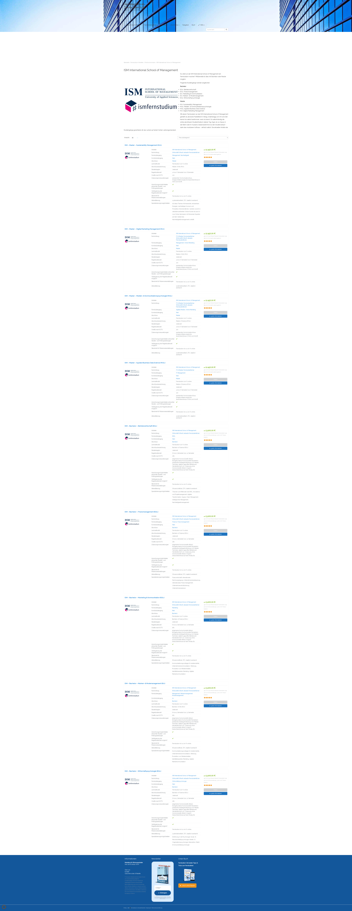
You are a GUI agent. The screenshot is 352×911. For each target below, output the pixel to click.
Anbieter (164, 25)
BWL (173, 436)
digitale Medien (180, 309)
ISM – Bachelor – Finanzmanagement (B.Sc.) (141, 512)
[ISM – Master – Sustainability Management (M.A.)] (136, 155)
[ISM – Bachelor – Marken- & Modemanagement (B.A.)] (136, 694)
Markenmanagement (186, 693)
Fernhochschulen (150, 62)
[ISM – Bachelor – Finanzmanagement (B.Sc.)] (136, 522)
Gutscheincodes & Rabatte (133, 873)
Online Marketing (189, 243)
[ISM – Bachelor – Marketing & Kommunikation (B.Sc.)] (136, 608)
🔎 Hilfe (201, 25)
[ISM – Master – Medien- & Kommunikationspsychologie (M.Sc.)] (136, 306)
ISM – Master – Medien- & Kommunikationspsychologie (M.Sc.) (148, 296)
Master (174, 161)
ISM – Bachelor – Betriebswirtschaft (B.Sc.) (141, 426)
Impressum (148, 907)
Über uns (127, 870)
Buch (193, 25)
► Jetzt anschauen (187, 885)
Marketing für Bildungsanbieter (134, 862)
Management (176, 155)
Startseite (126, 62)
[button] (4, 907)
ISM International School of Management (184, 149)
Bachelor (175, 442)
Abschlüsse (174, 25)
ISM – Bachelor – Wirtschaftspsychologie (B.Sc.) (143, 771)
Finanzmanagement (183, 522)
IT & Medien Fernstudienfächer (185, 236)
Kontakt (127, 871)
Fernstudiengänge (150, 25)
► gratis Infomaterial (215, 165)
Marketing (175, 607)
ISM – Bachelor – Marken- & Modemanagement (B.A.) (145, 683)
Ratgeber (185, 25)
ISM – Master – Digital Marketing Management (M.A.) (144, 229)
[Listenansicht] (137, 137)
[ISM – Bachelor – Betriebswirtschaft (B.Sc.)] (136, 436)
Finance (174, 522)
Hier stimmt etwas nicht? (132, 864)
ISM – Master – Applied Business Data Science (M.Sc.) (145, 363)
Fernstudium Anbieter (137, 62)
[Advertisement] (176, 45)
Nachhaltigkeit (185, 155)
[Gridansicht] (132, 137)
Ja (172, 698)
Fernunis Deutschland (132, 25)
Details (216, 162)
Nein (173, 158)
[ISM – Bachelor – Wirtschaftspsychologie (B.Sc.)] (136, 781)
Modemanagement (177, 695)
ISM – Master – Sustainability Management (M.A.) (143, 145)
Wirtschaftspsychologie (179, 781)
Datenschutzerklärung (157, 907)
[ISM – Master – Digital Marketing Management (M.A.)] (136, 239)
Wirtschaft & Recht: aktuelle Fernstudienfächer (186, 152)
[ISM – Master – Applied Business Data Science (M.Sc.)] (136, 373)
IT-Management (180, 373)
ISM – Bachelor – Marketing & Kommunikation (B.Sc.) (144, 597)
